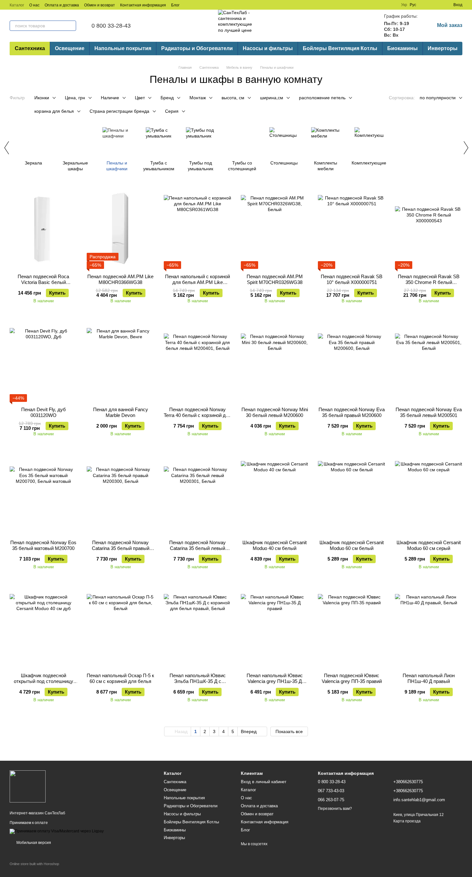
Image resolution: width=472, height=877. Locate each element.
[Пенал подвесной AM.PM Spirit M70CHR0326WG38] (274, 229)
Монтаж (197, 97)
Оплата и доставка (62, 5)
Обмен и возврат (99, 5)
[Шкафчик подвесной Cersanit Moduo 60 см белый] (351, 495)
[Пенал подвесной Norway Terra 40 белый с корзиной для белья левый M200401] (197, 362)
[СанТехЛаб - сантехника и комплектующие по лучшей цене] (28, 786)
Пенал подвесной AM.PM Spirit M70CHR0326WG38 (275, 279)
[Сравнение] (425, 4)
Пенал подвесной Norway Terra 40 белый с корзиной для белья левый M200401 (197, 415)
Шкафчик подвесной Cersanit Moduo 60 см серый (429, 545)
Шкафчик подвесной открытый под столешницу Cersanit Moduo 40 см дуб (43, 681)
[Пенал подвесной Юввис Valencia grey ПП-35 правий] (351, 628)
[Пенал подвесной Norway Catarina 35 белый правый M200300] (120, 495)
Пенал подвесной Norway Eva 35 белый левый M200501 (429, 412)
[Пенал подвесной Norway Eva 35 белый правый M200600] (351, 362)
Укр (404, 5)
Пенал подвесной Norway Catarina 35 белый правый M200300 (120, 548)
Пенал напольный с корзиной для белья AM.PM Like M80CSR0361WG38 (197, 282)
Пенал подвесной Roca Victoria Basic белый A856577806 (43, 282)
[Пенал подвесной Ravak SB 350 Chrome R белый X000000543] (428, 229)
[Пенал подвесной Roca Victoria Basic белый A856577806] (43, 229)
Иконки (41, 97)
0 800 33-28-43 (111, 26)
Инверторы (443, 48)
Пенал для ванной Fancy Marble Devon (120, 412)
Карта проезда (407, 821)
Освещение (69, 48)
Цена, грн (75, 97)
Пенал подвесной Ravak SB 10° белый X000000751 (351, 279)
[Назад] (6, 148)
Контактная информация (143, 5)
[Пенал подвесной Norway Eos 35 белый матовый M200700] (43, 495)
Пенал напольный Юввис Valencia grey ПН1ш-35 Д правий (275, 681)
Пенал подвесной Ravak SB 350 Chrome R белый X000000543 (428, 282)
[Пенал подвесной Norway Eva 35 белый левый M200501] (428, 362)
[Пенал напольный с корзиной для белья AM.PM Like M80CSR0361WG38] (197, 229)
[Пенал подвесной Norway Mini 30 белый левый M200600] (274, 362)
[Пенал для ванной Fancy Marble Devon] (120, 362)
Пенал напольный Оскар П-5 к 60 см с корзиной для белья (120, 678)
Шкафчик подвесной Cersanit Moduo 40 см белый (274, 545)
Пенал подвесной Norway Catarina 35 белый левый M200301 (197, 548)
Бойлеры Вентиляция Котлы (340, 48)
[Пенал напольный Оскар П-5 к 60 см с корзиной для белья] (120, 628)
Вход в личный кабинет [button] (263, 781)
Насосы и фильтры (268, 48)
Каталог (17, 5)
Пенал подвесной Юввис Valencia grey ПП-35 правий (352, 678)
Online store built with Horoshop (34, 864)
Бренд (167, 97)
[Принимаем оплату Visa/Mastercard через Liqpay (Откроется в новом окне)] (57, 831)
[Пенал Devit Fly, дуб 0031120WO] (43, 362)
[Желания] (436, 4)
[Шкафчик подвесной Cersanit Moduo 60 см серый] (428, 495)
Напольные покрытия (122, 48)
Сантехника (30, 48)
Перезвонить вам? (335, 808)
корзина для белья (54, 111)
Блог (175, 5)
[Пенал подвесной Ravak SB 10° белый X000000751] (351, 229)
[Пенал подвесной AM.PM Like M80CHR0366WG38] (120, 229)
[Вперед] (465, 148)
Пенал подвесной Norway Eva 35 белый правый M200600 (352, 412)
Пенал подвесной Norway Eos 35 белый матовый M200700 (43, 545)
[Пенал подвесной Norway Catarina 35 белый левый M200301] (197, 495)
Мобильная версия (33, 842)
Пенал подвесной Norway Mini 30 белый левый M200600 (274, 412)
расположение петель (322, 97)
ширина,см (271, 97)
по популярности (438, 97)
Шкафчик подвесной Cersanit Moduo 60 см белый (351, 545)
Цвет (140, 97)
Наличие (110, 97)
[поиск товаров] (71, 26)
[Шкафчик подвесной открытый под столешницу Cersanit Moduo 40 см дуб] (43, 628)
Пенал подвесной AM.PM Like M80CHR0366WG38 (120, 279)
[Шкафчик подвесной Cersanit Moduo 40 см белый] (274, 495)
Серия (172, 111)
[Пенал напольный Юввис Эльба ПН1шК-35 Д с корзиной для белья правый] (197, 628)
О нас (34, 5)
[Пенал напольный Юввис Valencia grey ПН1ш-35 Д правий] (274, 628)
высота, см (233, 97)
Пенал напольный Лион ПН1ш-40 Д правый (429, 678)
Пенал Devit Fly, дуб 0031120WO (43, 412)
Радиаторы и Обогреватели (197, 48)
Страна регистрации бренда (119, 111)
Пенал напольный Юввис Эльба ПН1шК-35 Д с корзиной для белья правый (198, 681)
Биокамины (402, 48)
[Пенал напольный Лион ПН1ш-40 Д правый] (428, 628)
